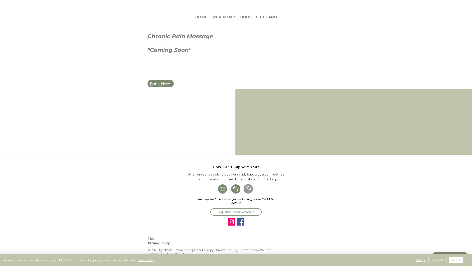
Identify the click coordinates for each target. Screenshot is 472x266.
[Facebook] (240, 222)
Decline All (437, 260)
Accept (456, 260)
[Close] (467, 260)
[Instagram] (231, 222)
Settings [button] (420, 260)
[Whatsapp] (248, 189)
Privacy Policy (146, 260)
